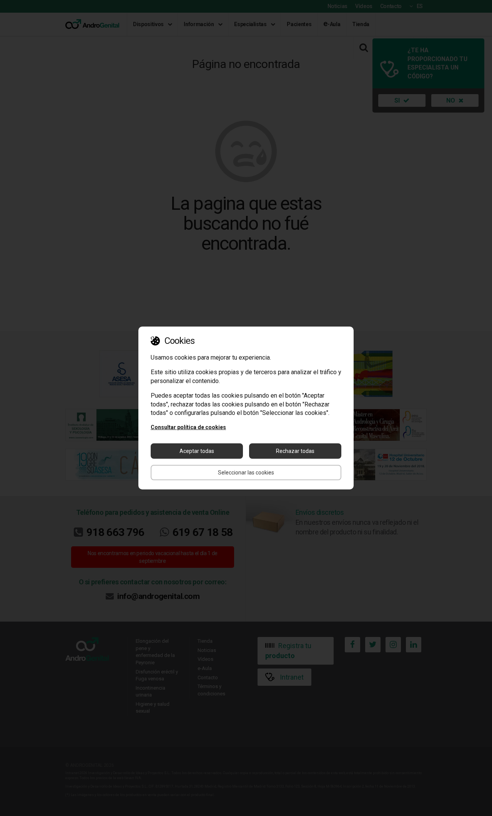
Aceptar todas (197, 451)
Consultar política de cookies (188, 427)
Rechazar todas (295, 451)
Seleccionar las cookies (246, 472)
